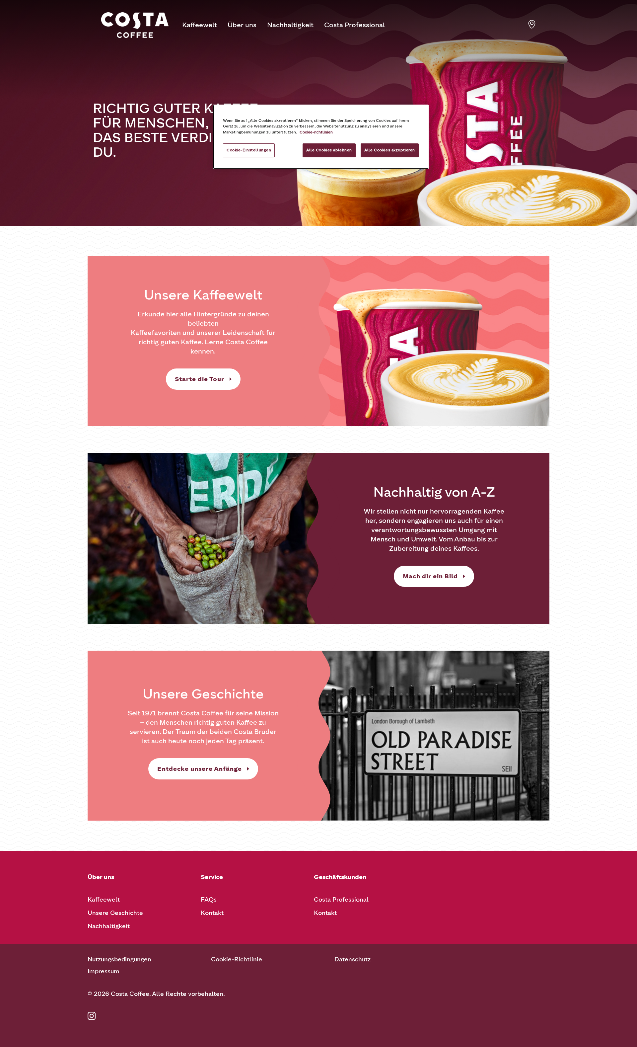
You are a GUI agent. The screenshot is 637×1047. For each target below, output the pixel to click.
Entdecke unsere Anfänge (199, 768)
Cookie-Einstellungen (249, 150)
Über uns (242, 25)
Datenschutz (352, 959)
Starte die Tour (199, 379)
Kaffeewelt (199, 25)
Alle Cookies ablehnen (329, 150)
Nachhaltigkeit (290, 25)
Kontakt (212, 913)
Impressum (103, 971)
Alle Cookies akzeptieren (389, 150)
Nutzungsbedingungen (119, 959)
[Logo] (135, 25)
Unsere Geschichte (115, 913)
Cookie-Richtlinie (236, 959)
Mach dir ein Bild (430, 576)
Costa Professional (354, 25)
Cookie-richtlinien (316, 132)
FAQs (209, 899)
